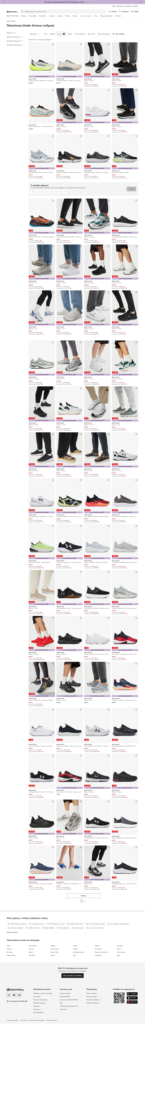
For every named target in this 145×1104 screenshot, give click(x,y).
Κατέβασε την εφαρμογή (124, 6)
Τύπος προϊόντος (80, 34)
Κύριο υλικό (91, 34)
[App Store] (132, 998)
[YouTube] (14, 995)
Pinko (8, 946)
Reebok (97, 946)
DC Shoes (10, 952)
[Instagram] (9, 995)
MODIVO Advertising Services (69, 1006)
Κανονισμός (24, 1020)
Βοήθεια (135, 6)
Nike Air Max (55, 952)
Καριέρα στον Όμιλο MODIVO (69, 1000)
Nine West (32, 955)
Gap (118, 955)
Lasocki (31, 949)
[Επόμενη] (140, 2)
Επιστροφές (36, 996)
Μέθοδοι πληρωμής (39, 1003)
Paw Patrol (98, 949)
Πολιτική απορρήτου (51, 1020)
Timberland (98, 955)
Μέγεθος (52, 34)
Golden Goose (11, 955)
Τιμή (45, 34)
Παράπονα (36, 1006)
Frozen (119, 949)
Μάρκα (61, 34)
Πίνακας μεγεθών (91, 996)
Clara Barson (33, 946)
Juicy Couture (121, 952)
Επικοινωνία (37, 1009)
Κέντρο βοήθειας (38, 1012)
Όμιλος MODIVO (65, 996)
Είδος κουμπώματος (104, 34)
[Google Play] (132, 994)
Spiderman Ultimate (101, 952)
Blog (114, 6)
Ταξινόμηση (33, 34)
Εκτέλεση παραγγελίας (40, 1000)
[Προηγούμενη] (5, 2)
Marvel (53, 955)
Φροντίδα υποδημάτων (93, 1000)
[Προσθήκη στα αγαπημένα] (53, 44)
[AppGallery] (132, 1002)
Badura (31, 952)
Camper (75, 949)
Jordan (75, 946)
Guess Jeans (54, 949)
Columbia (120, 946)
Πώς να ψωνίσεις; (91, 993)
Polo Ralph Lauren (78, 952)
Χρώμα (70, 34)
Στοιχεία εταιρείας (65, 993)
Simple (53, 946)
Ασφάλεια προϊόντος (92, 1003)
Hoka (74, 955)
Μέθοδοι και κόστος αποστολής (42, 993)
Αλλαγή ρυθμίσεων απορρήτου (37, 1020)
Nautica (9, 949)
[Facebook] (19, 995)
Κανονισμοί (63, 1009)
